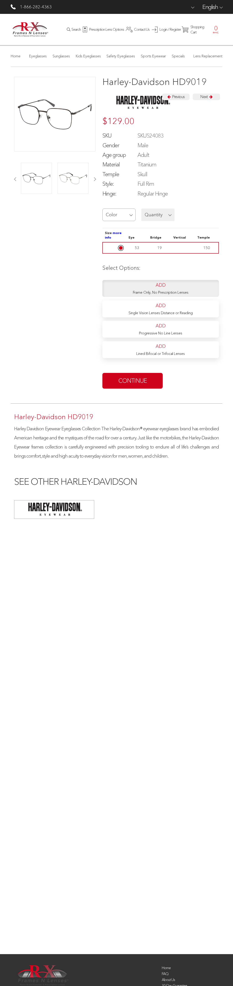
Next (204, 96)
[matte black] (36, 178)
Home (166, 968)
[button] (119, 215)
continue (132, 380)
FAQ (165, 973)
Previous (178, 96)
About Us (168, 979)
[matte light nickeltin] (73, 178)
